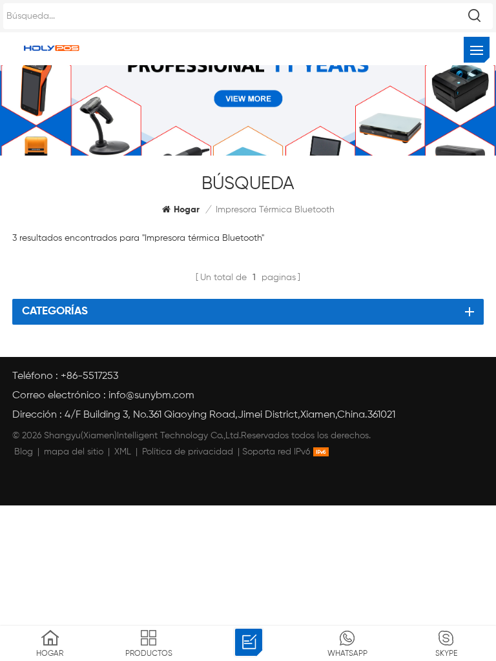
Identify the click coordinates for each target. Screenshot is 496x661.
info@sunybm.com (151, 396)
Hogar (187, 209)
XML (122, 451)
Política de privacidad (187, 451)
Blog (23, 451)
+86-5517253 (89, 376)
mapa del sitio (73, 451)
